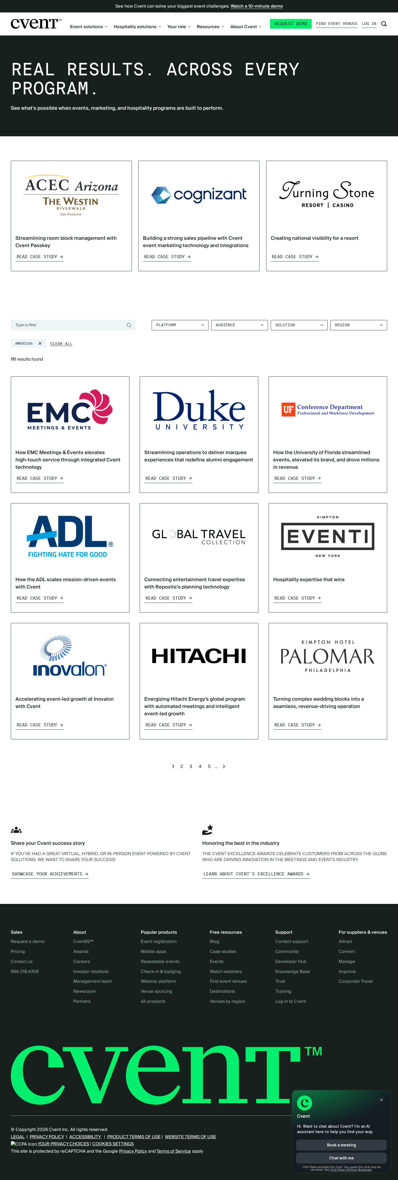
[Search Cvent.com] (384, 24)
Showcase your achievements (47, 874)
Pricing (18, 951)
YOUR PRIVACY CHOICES (63, 1144)
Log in (369, 23)
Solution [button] (285, 325)
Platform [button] (166, 325)
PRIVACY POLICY (47, 1137)
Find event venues (336, 23)
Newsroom (84, 991)
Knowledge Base (292, 971)
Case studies (223, 951)
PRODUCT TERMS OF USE (134, 1137)
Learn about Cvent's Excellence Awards (253, 874)
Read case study (37, 256)
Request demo (291, 23)
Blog (214, 941)
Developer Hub (290, 961)
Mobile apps (153, 951)
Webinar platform (158, 981)
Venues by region (227, 1001)
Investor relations (90, 971)
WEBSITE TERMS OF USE (190, 1137)
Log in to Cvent (290, 1001)
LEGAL (17, 1137)
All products (153, 1001)
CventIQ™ (83, 941)
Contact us (21, 961)
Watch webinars (226, 971)
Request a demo (28, 941)
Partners (81, 1001)
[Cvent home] (36, 24)
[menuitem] (88, 27)
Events (216, 961)
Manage (347, 961)
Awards (81, 951)
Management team (92, 981)
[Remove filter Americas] (40, 343)
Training (283, 991)
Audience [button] (225, 325)
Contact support (291, 941)
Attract (345, 941)
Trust (280, 981)
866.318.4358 (25, 971)
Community (287, 951)
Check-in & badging (161, 971)
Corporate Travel (356, 981)
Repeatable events (160, 961)
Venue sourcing (156, 991)
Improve (347, 971)
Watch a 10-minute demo (257, 6)
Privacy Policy (133, 1151)
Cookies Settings (113, 1144)
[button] (61, 344)
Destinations (222, 991)
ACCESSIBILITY (85, 1137)
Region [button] (342, 325)
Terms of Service (173, 1151)
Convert (347, 951)
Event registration (159, 941)
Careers (81, 961)
